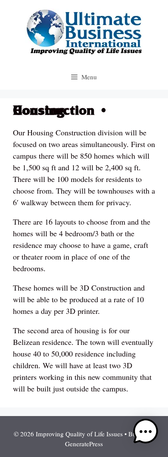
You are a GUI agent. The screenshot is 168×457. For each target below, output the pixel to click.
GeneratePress (84, 443)
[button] (145, 433)
